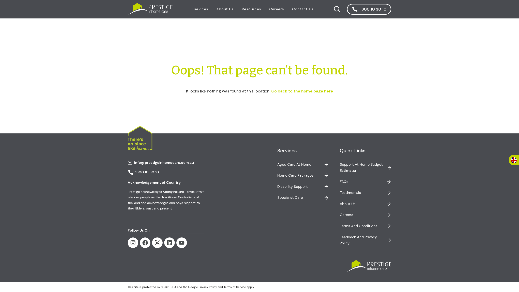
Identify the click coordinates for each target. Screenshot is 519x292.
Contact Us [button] (303, 9)
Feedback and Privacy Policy (358, 240)
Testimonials (350, 192)
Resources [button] (251, 9)
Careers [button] (276, 9)
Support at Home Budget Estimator (361, 167)
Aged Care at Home (294, 164)
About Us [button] (225, 9)
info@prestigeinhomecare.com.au (164, 162)
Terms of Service (235, 287)
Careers (346, 214)
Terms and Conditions (358, 225)
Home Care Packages (295, 175)
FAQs (344, 181)
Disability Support (292, 186)
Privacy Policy (208, 287)
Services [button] (200, 9)
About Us (348, 203)
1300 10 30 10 (147, 172)
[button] (369, 9)
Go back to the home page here (302, 91)
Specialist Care (290, 197)
